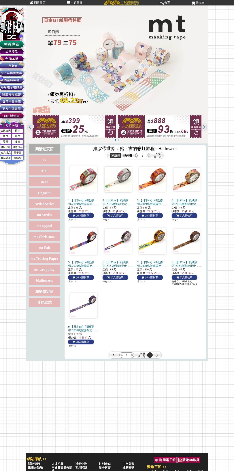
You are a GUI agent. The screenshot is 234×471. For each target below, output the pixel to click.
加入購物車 (82, 215)
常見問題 (81, 467)
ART (44, 171)
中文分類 (128, 463)
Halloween (44, 280)
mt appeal (44, 226)
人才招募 (57, 463)
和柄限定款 (44, 291)
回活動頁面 (44, 149)
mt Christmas (44, 237)
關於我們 (34, 463)
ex (44, 160)
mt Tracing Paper (44, 258)
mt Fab (44, 248)
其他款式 (44, 302)
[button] (204, 127)
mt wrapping (44, 269)
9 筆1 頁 (158, 155)
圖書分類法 (35, 467)
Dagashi (44, 193)
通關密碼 (128, 467)
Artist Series (44, 204)
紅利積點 (105, 463)
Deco (44, 182)
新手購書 (105, 467)
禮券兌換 (81, 463)
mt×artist (44, 215)
